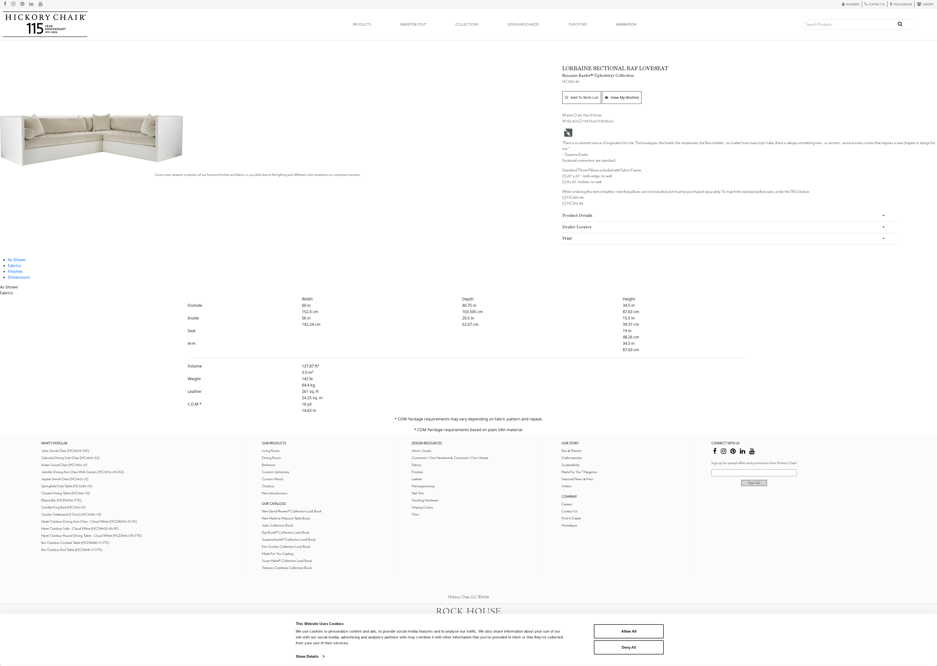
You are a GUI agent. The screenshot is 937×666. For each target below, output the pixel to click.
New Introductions (274, 493)
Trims (415, 514)
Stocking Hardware (425, 500)
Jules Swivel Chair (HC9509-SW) (65, 451)
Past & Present (571, 451)
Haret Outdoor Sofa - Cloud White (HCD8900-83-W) (80, 528)
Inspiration (626, 24)
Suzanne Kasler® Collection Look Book (289, 539)
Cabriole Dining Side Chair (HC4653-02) (70, 458)
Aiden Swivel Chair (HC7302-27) (64, 465)
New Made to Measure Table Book (286, 518)
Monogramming (423, 486)
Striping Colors (422, 507)
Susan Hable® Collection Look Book (287, 561)
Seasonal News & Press (577, 479)
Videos (566, 486)
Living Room (271, 451)
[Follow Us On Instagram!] (13, 4)
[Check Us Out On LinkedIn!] (31, 4)
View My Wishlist (625, 97)
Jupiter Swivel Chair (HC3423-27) (64, 479)
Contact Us (569, 511)
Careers (566, 504)
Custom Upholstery (275, 472)
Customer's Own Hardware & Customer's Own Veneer (450, 458)
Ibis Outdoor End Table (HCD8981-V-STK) (71, 550)
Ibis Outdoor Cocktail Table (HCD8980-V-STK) (75, 543)
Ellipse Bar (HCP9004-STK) (61, 500)
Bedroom (268, 465)
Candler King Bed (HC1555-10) (63, 507)
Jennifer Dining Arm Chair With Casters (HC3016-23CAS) (82, 472)
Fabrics (14, 265)
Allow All (628, 631)
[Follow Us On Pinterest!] (22, 4)
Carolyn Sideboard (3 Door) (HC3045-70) (71, 514)
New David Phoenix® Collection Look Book (292, 511)
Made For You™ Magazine (579, 472)
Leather (417, 479)
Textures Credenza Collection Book (287, 568)
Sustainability (570, 465)
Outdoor (268, 486)
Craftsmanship (571, 458)
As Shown (17, 259)
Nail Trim (418, 493)
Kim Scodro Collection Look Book (286, 546)
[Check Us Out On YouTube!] (40, 4)
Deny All (629, 647)
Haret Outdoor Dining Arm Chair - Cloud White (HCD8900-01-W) (89, 521)
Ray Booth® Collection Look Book (285, 532)
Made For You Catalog (277, 554)
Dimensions (19, 277)
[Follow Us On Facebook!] (5, 4)
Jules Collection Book (277, 525)
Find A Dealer (571, 518)
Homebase (569, 525)
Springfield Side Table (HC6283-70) (66, 486)
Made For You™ (413, 24)
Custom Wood (272, 479)
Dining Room (271, 458)
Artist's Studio (421, 451)
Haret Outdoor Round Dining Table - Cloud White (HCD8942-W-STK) (91, 535)
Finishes (15, 271)
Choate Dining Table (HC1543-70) (65, 493)
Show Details (307, 656)
